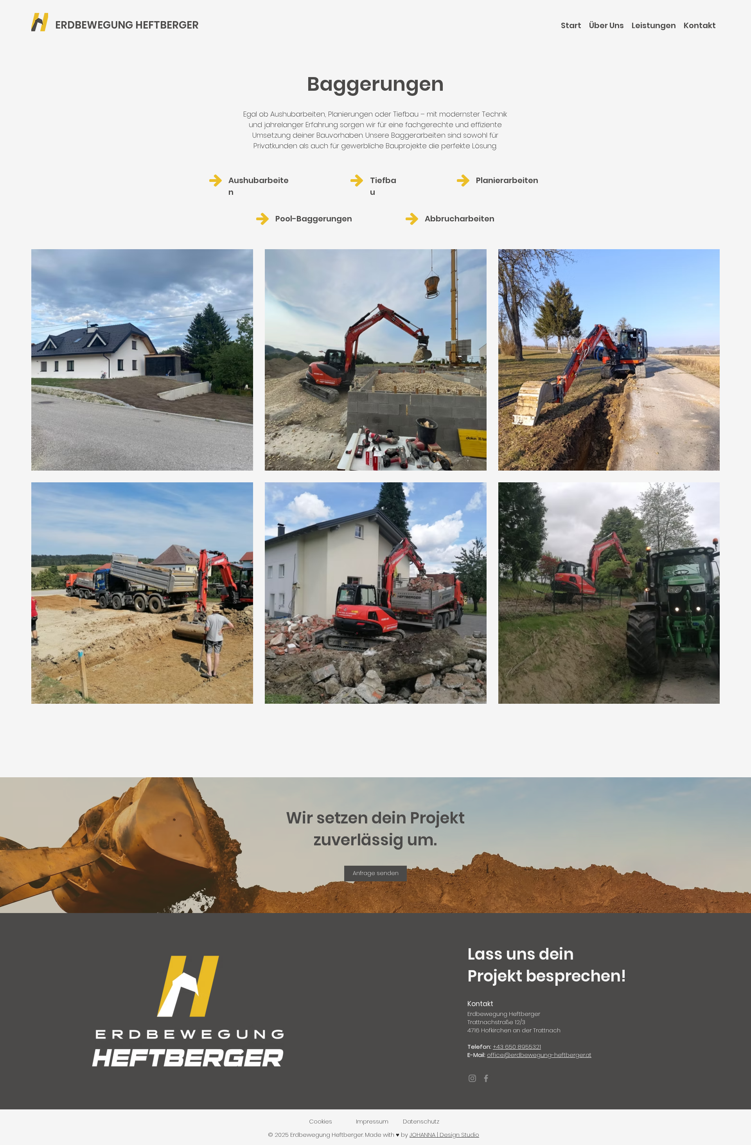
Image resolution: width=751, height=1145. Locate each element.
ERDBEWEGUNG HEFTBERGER (127, 25)
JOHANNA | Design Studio (444, 1135)
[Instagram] (472, 1078)
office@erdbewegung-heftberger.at (539, 1055)
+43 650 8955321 (517, 1047)
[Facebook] (486, 1078)
